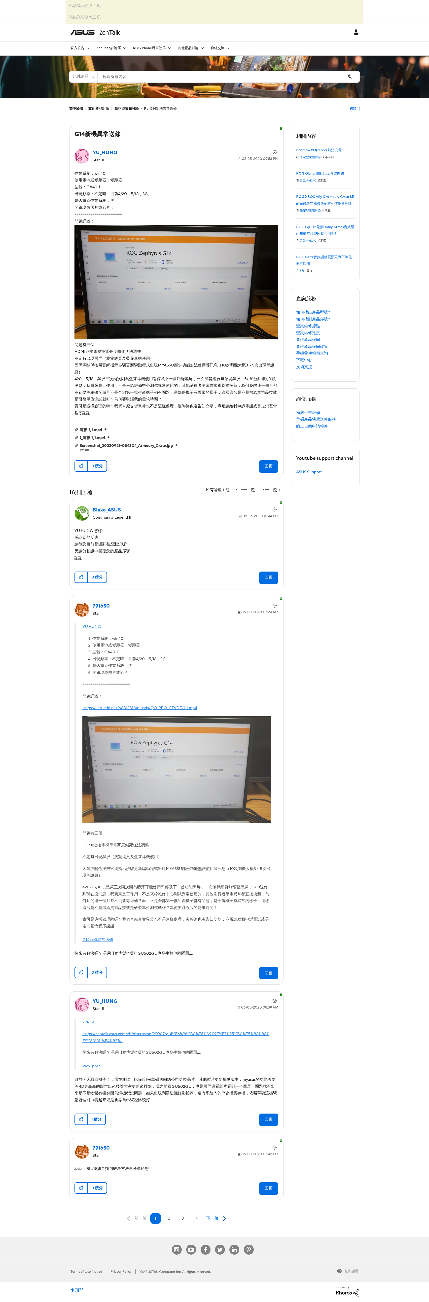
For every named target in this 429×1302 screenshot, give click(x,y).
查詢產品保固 (308, 339)
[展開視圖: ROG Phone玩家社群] (169, 48)
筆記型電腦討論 (126, 109)
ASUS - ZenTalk (95, 32)
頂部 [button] (79, 1290)
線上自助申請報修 (312, 426)
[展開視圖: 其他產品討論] (202, 48)
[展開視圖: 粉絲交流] (228, 48)
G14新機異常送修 (97, 939)
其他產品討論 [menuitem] (188, 48)
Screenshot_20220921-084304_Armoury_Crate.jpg (126, 445)
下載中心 (304, 360)
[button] (81, 466)
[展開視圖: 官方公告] (88, 48)
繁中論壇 (76, 109)
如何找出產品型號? (313, 312)
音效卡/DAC (308, 180)
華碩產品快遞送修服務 (316, 419)
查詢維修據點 (308, 326)
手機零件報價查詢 (312, 353)
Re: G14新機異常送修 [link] (160, 109)
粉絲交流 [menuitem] (217, 48)
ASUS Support (309, 472)
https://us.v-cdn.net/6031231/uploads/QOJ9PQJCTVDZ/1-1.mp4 (139, 707)
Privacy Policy (121, 1271)
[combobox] (228, 77)
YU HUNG (91, 626)
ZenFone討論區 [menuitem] (108, 48)
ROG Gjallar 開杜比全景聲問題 (320, 173)
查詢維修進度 (308, 332)
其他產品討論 (98, 109)
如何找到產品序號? (313, 319)
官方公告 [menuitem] (77, 48)
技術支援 (304, 366)
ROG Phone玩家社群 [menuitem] (149, 48)
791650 (89, 1022)
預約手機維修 (308, 412)
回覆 (269, 466)
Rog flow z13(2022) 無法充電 (319, 150)
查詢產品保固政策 (312, 346)
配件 (303, 271)
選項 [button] (353, 109)
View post (91, 1066)
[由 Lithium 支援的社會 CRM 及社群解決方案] (347, 1291)
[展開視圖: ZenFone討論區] (124, 48)
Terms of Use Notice (86, 1271)
